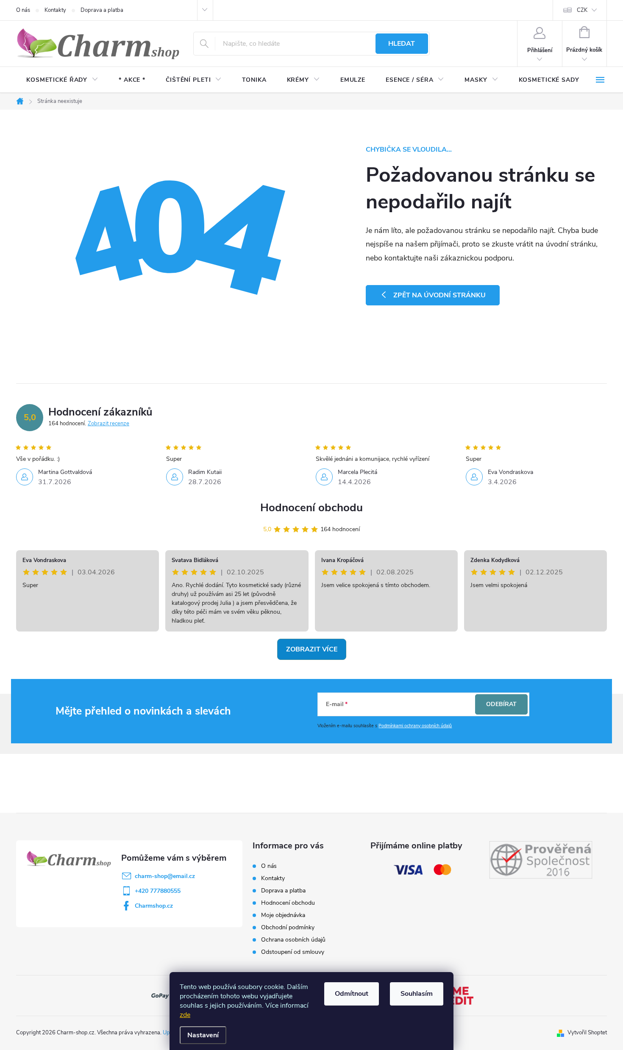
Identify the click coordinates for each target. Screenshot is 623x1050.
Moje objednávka (283, 915)
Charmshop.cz (154, 906)
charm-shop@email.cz (165, 876)
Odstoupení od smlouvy (292, 952)
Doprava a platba (102, 10)
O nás (23, 10)
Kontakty (55, 10)
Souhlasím (416, 993)
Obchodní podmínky (287, 927)
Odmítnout (351, 993)
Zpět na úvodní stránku (439, 295)
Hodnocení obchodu (311, 507)
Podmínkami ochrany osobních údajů (415, 726)
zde (185, 1015)
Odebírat (501, 704)
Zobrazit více (311, 649)
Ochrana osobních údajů (293, 940)
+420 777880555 (158, 891)
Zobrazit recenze (108, 423)
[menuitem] (62, 80)
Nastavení (203, 1035)
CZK (582, 10)
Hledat (401, 43)
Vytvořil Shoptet (587, 1032)
